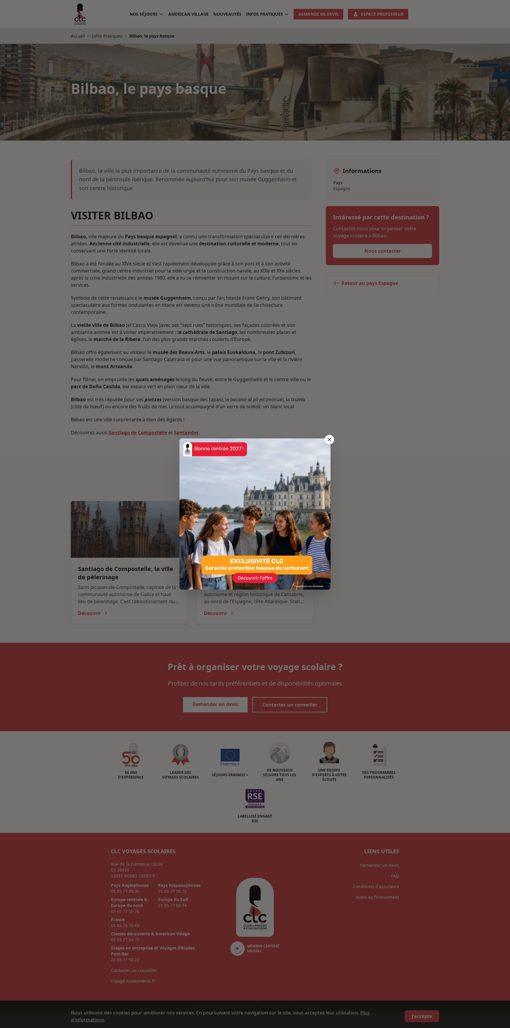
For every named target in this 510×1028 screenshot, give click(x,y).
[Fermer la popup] (329, 439)
